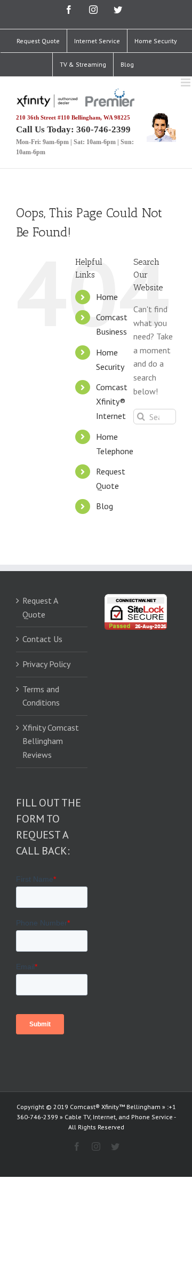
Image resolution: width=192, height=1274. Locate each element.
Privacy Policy (46, 664)
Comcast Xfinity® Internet (111, 401)
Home (107, 296)
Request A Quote (40, 607)
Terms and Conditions (41, 696)
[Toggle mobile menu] (186, 82)
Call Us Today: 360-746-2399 (73, 129)
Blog (104, 506)
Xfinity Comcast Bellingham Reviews (50, 741)
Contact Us (42, 639)
